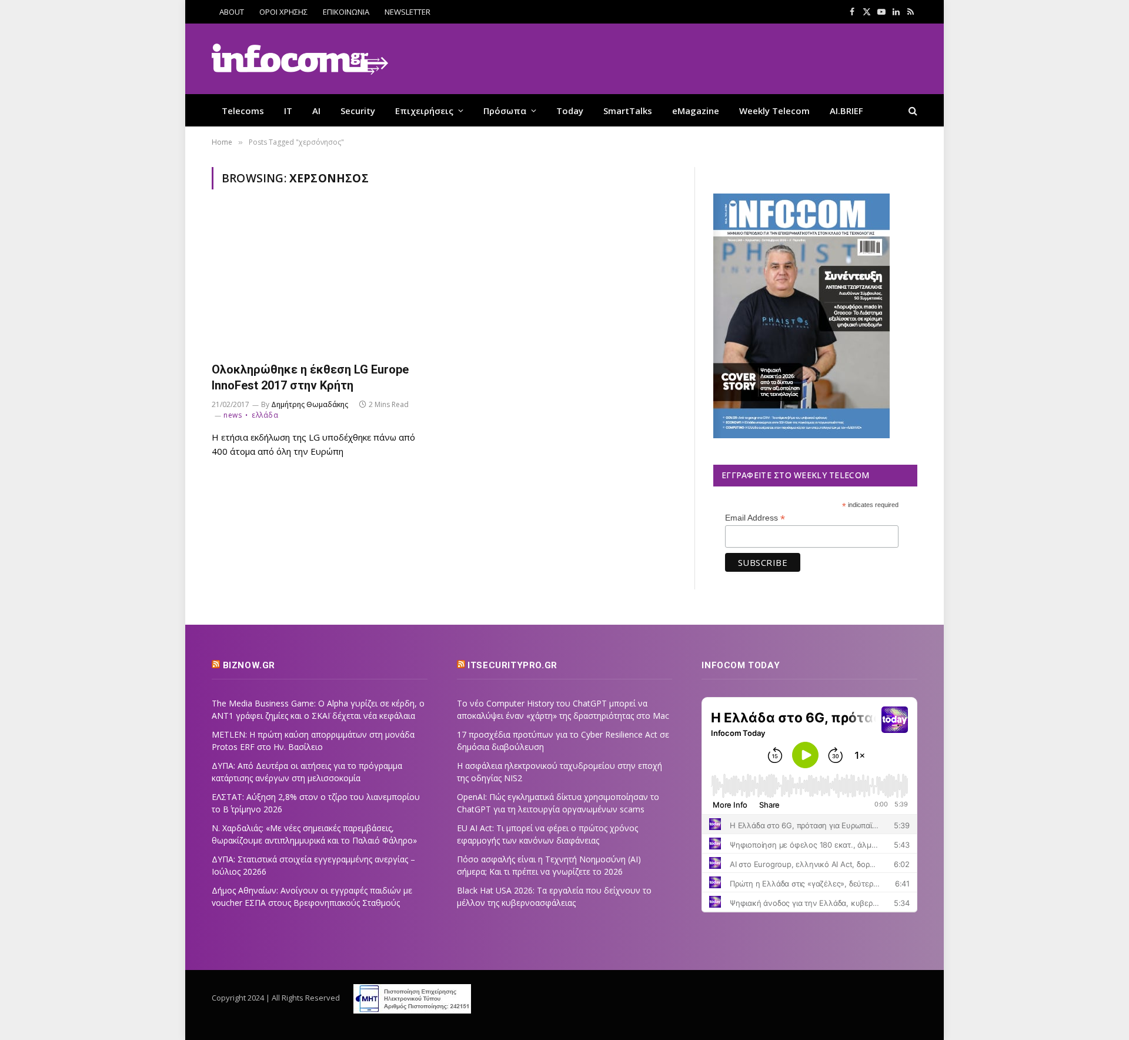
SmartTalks (627, 110)
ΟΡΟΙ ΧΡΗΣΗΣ (283, 11)
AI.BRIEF (846, 110)
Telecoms (243, 110)
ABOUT (231, 11)
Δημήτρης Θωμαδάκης (309, 404)
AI (316, 110)
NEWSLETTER (407, 11)
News (232, 415)
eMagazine (695, 110)
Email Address (755, 518)
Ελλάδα (265, 415)
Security (357, 110)
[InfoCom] (300, 59)
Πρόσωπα (504, 110)
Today (569, 110)
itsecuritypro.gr (512, 665)
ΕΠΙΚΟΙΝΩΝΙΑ (346, 11)
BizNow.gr (249, 665)
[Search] (911, 110)
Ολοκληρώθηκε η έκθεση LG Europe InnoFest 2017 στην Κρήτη (310, 377)
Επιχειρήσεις (424, 110)
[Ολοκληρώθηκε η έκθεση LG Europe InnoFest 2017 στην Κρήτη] (322, 282)
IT (288, 110)
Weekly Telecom (774, 110)
